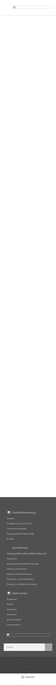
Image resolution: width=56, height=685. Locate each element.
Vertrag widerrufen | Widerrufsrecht (26, 553)
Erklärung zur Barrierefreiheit (20, 579)
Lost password (13, 625)
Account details (14, 620)
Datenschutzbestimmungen (19, 574)
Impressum (12, 559)
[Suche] (48, 647)
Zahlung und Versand (17, 569)
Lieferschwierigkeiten (16, 529)
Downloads (12, 609)
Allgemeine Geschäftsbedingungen (23, 564)
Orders (10, 604)
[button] (6, 7)
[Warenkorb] (50, 7)
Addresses (11, 614)
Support (10, 518)
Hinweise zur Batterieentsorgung (22, 584)
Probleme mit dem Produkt (19, 523)
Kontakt (10, 539)
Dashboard (12, 599)
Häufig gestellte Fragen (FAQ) (20, 534)
